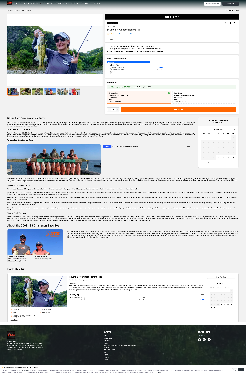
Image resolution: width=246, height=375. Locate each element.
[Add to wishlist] (225, 23)
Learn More (14, 320)
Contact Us (201, 335)
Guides (106, 343)
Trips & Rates (108, 338)
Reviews (106, 357)
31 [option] (208, 163)
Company (107, 340)
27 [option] (223, 158)
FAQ (105, 352)
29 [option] (233, 158)
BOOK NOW (230, 4)
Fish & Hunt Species (110, 349)
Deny (234, 370)
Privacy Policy (157, 372)
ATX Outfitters (26, 370)
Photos (106, 359)
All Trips (10, 11)
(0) (119, 34)
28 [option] (228, 158)
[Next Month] (235, 129)
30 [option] (203, 163)
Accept (241, 370)
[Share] (230, 23)
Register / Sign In (212, 4)
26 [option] (218, 158)
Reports (106, 354)
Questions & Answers (129, 34)
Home (105, 335)
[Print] (234, 23)
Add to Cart (178, 109)
